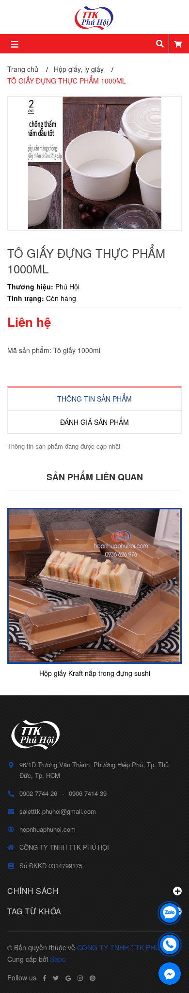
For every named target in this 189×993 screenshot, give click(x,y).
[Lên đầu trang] (169, 887)
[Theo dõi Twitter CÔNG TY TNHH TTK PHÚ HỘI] (56, 978)
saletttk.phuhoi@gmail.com (57, 811)
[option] (94, 594)
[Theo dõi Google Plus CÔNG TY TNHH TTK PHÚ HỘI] (68, 978)
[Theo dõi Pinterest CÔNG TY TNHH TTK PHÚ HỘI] (92, 978)
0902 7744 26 (38, 793)
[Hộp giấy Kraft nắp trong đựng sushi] (94, 586)
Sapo (58, 959)
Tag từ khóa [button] (34, 911)
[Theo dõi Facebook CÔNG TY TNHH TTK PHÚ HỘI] (44, 978)
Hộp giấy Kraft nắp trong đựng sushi (94, 673)
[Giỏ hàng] (178, 44)
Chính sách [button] (33, 890)
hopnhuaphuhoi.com (47, 829)
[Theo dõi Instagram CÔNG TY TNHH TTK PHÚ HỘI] (80, 978)
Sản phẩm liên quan (95, 477)
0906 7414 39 (88, 793)
